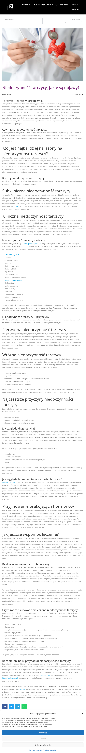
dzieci (17, 206)
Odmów (43, 739)
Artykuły (76, 4)
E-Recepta (26, 4)
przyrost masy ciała (11, 255)
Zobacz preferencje (43, 745)
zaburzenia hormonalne (13, 280)
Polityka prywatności (35, 750)
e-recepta (21, 689)
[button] (83, 713)
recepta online (45, 675)
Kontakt (76, 9)
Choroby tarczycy (8, 482)
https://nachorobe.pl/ (10, 678)
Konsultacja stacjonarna (58, 4)
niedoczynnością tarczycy (32, 244)
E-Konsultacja (39, 4)
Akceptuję (43, 733)
